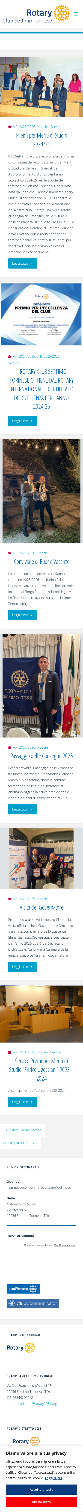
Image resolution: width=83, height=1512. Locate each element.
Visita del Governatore (41, 907)
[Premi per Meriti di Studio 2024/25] (41, 87)
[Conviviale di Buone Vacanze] (41, 491)
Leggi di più (53, 1478)
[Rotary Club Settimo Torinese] (36, 14)
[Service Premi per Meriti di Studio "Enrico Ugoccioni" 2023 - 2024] (41, 1013)
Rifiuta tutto (41, 1502)
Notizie (42, 126)
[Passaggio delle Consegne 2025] (41, 686)
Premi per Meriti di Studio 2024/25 (41, 139)
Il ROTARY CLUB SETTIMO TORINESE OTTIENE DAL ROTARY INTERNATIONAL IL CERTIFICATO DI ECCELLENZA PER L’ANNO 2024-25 (41, 389)
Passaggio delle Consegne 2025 (41, 755)
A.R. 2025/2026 (24, 126)
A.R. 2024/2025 (24, 356)
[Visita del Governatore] (41, 858)
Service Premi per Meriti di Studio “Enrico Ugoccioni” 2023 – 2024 (41, 1069)
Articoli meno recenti (26, 1130)
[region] (41, 1478)
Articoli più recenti (16, 1142)
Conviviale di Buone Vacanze (41, 561)
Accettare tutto (41, 1489)
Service (55, 126)
